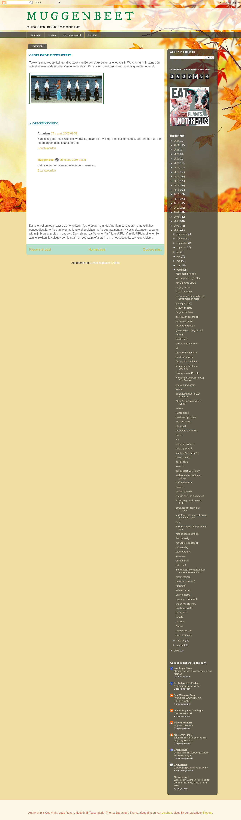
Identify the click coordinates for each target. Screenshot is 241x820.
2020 (177, 163)
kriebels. (180, 466)
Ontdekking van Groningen (188, 710)
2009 (177, 212)
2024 (177, 145)
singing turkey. (183, 287)
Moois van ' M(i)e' (183, 735)
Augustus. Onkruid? (183, 725)
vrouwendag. (182, 547)
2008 (177, 216)
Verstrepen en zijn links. (188, 278)
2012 (177, 199)
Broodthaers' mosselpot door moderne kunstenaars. (190, 571)
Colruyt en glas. (184, 308)
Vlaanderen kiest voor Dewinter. (187, 367)
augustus (182, 247)
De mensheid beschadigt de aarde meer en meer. (190, 297)
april (179, 265)
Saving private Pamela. (188, 373)
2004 (177, 650)
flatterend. (181, 585)
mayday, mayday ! (185, 325)
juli (178, 252)
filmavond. (181, 426)
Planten (52, 35)
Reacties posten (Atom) (105, 262)
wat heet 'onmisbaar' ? (187, 453)
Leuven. (180, 487)
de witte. (180, 621)
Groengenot (180, 750)
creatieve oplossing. (186, 417)
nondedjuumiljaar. (185, 357)
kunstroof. (181, 556)
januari (180, 645)
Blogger (207, 812)
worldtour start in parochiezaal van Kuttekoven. (191, 516)
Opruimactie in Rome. (187, 361)
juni (179, 256)
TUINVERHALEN (183, 722)
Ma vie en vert (181, 777)
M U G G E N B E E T (80, 16)
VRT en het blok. (184, 482)
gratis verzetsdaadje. (186, 430)
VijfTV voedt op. (184, 291)
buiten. (179, 435)
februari (181, 640)
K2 (177, 439)
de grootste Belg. (184, 312)
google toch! (182, 462)
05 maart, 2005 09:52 (64, 133)
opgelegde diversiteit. (187, 599)
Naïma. (179, 626)
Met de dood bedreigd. (187, 534)
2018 (177, 172)
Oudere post (152, 249)
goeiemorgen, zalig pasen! (189, 330)
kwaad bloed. (182, 412)
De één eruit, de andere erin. (190, 496)
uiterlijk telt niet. (184, 630)
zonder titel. (182, 339)
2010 (177, 207)
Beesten (92, 35)
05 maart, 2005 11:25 (73, 159)
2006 (177, 225)
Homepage (35, 35)
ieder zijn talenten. (185, 444)
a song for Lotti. (184, 303)
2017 (177, 176)
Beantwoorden (47, 148)
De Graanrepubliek (183, 713)
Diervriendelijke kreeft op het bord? (191, 768)
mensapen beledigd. (186, 273)
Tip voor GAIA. (183, 421)
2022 (177, 154)
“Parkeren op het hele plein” (187, 686)
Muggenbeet (46, 159)
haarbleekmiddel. (184, 608)
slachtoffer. (181, 612)
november (182, 238)
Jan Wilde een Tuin (184, 695)
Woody (179, 617)
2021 (177, 158)
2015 (177, 185)
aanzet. (179, 389)
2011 (177, 203)
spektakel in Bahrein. (186, 352)
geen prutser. (182, 560)
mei (179, 261)
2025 (177, 140)
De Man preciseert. (185, 385)
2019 (177, 167)
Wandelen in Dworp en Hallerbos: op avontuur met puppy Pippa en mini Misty (191, 783)
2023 (177, 149)
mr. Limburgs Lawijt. (186, 282)
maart (180, 270)
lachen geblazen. (184, 321)
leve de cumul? (183, 635)
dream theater (183, 577)
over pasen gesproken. (187, 317)
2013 (177, 194)
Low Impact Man (183, 668)
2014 (177, 190)
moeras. (180, 334)
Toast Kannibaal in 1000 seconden (188, 395)
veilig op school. (184, 448)
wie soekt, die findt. (186, 603)
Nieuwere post (40, 249)
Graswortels (180, 765)
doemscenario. (183, 457)
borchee (167, 812)
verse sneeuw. (183, 594)
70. (177, 348)
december (182, 234)
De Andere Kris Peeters (186, 683)
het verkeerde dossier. (187, 543)
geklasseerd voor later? (188, 471)
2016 (177, 181)
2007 (177, 221)
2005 (177, 230)
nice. (178, 522)
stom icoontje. (183, 551)
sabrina (179, 408)
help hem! (181, 565)
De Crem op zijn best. (187, 343)
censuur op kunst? (185, 581)
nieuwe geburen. (184, 491)
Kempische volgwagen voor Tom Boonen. (190, 379)
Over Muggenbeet (72, 35)
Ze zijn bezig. (183, 538)
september (182, 243)
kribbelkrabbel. (183, 590)
